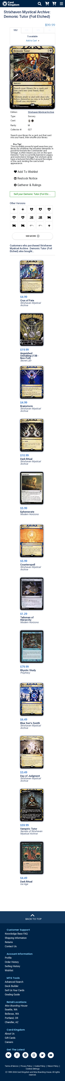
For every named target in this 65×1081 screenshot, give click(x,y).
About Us (10, 1033)
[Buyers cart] (46, 3)
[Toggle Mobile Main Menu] (61, 3)
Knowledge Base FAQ (16, 933)
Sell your (33, 194)
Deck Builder (11, 986)
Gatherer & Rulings (30, 185)
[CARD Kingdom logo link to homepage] (9, 3)
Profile (8, 957)
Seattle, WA (11, 1009)
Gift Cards (10, 1037)
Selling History (12, 966)
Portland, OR (11, 1018)
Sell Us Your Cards (14, 990)
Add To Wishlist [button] (27, 172)
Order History (12, 962)
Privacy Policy (26, 1066)
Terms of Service (12, 1066)
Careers (9, 1042)
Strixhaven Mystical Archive (41, 112)
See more (31, 236)
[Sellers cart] (54, 3)
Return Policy (53, 1066)
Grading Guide (12, 994)
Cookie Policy (40, 1066)
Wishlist (9, 970)
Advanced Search (14, 981)
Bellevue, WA (12, 1013)
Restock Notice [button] (27, 178)
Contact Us (11, 946)
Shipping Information (16, 938)
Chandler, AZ (11, 1022)
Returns (9, 942)
